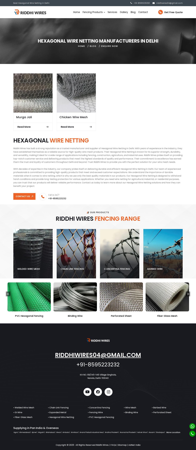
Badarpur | (160, 432)
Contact (143, 12)
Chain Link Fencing (72, 269)
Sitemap (122, 445)
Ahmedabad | (25, 432)
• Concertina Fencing (99, 407)
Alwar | (59, 432)
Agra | (16, 432)
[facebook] (98, 392)
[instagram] (109, 392)
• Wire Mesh (130, 407)
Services (112, 12)
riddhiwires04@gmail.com (98, 355)
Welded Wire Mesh (28, 269)
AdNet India (134, 445)
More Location (173, 432)
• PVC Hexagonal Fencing (101, 417)
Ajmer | (35, 432)
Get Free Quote (173, 12)
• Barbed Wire (159, 407)
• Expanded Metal (57, 412)
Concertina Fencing (117, 269)
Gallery (124, 12)
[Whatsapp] (192, 426)
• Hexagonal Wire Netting (61, 417)
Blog (133, 12)
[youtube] (87, 392)
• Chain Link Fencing (58, 407)
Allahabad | (51, 432)
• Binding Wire (131, 412)
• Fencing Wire (95, 412)
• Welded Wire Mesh (23, 407)
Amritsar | (75, 432)
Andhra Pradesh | (112, 432)
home (81, 46)
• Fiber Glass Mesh (22, 417)
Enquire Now (109, 46)
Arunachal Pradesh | (128, 432)
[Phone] (192, 434)
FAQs (113, 445)
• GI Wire (17, 412)
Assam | (152, 432)
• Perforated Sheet (161, 412)
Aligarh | (41, 432)
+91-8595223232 (142, 3)
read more (24, 126)
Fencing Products (93, 12)
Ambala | (66, 432)
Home (76, 12)
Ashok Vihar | (142, 432)
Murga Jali (24, 117)
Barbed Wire (155, 269)
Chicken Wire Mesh (73, 117)
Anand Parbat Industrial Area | (92, 432)
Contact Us (23, 196)
